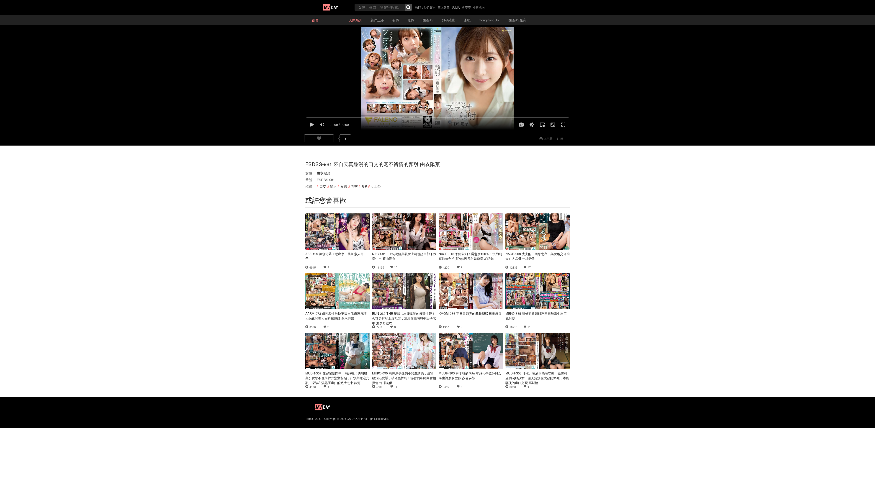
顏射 (333, 186)
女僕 (343, 186)
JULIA (456, 7)
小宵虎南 (479, 7)
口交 (322, 186)
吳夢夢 (466, 7)
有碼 (395, 20)
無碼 (410, 20)
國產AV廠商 (517, 20)
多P (364, 186)
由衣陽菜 (323, 173)
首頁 (315, 20)
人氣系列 (355, 20)
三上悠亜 (444, 7)
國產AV (428, 20)
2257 (318, 418)
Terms (309, 418)
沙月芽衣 (430, 7)
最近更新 (333, 20)
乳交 (354, 186)
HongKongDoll (489, 20)
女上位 (376, 186)
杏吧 (467, 20)
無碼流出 (449, 20)
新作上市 (377, 20)
